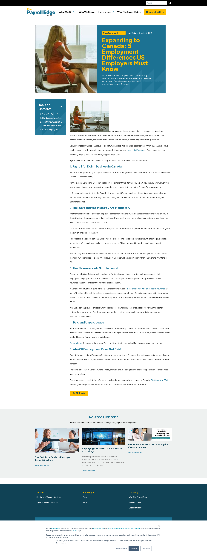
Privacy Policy (55, 528)
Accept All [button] (134, 548)
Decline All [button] (146, 548)
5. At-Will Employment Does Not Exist (51, 129)
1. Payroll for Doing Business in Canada (51, 114)
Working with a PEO (159, 380)
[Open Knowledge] (113, 12)
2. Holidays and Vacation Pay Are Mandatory (51, 118)
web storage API (98, 528)
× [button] (158, 525)
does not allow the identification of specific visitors (124, 528)
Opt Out (74, 531)
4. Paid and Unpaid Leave (51, 125)
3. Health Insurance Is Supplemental (51, 122)
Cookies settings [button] (121, 548)
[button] (156, 3)
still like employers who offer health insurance (145, 288)
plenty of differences (136, 150)
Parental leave (76, 343)
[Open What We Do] (74, 12)
